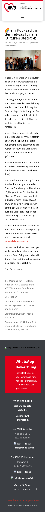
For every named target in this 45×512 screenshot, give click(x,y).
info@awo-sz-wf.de (24, 447)
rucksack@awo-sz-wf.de (16, 241)
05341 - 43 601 (24, 443)
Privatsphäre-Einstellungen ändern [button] (22, 500)
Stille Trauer (11, 296)
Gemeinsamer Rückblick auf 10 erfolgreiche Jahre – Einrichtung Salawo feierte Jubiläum (20, 326)
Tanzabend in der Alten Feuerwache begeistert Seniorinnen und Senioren (20, 305)
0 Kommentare (10, 46)
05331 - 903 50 (24, 471)
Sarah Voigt (12, 43)
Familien (34, 43)
